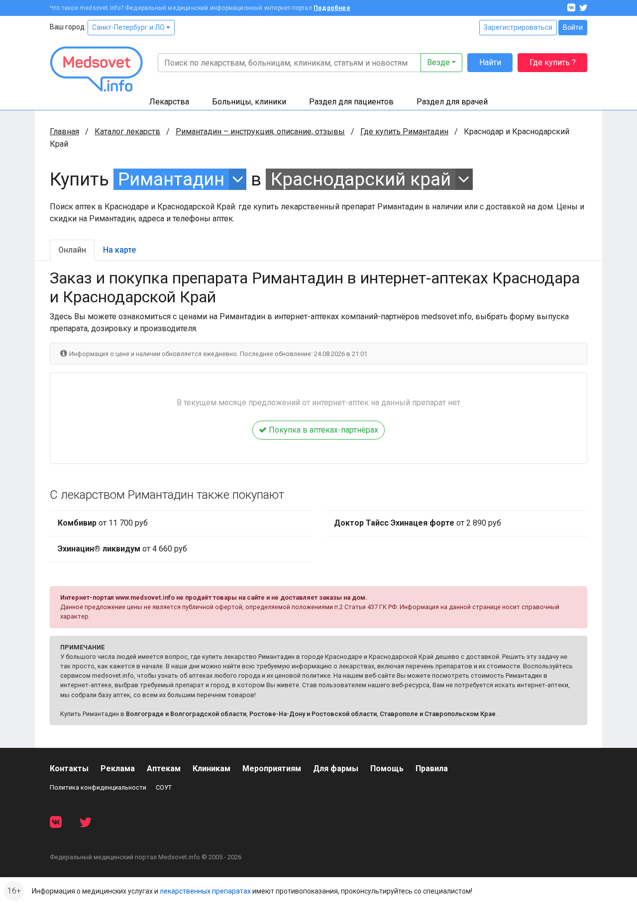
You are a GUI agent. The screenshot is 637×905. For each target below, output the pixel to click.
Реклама (118, 768)
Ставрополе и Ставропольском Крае (438, 714)
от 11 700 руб (103, 523)
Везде (438, 62)
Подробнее (332, 7)
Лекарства (169, 101)
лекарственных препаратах (205, 891)
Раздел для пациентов (351, 101)
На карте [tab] (119, 250)
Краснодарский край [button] (361, 179)
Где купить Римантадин (404, 131)
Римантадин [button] (171, 179)
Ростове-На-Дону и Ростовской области (313, 714)
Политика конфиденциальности (98, 787)
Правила (432, 768)
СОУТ (164, 787)
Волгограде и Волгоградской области (186, 714)
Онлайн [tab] (72, 250)
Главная (64, 131)
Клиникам (211, 768)
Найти (490, 62)
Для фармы (335, 768)
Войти (573, 27)
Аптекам (164, 768)
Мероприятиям (271, 768)
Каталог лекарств (127, 131)
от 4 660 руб (122, 548)
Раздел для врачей (452, 101)
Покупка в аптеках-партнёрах (322, 430)
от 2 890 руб (417, 523)
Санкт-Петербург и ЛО (129, 27)
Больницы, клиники (249, 101)
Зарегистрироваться (518, 27)
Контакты (69, 768)
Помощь (387, 768)
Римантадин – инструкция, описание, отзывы (260, 131)
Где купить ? (553, 62)
